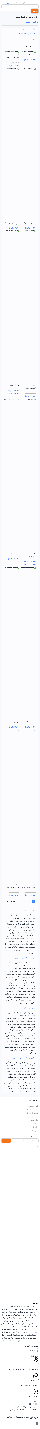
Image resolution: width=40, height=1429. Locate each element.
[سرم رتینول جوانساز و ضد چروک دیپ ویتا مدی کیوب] (11, 475)
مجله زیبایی (34, 1120)
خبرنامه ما (34, 1136)
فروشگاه (35, 1123)
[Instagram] (36, 1303)
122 (10, 901)
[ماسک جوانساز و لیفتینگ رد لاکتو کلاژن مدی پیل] (28, 806)
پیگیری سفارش (33, 1106)
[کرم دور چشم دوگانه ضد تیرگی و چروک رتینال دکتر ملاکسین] (28, 145)
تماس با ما (35, 1130)
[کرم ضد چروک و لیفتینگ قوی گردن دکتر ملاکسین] (11, 145)
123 (7, 901)
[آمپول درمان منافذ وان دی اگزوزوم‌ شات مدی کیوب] (28, 475)
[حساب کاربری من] (4, 3)
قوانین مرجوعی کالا (32, 1109)
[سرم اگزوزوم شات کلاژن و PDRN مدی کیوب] (11, 307)
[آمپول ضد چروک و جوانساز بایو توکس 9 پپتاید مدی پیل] (28, 307)
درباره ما (35, 1127)
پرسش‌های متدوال (32, 1116)
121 (14, 901)
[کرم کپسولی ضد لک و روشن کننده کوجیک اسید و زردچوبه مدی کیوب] (28, 52)
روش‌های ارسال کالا (32, 1113)
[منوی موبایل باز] (37, 3)
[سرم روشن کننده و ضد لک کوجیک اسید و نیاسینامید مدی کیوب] (28, 644)
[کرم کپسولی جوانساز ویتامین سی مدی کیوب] (11, 52)
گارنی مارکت (33, 17)
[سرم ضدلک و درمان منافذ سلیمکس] (11, 806)
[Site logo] (20, 3)
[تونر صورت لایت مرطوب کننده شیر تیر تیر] (11, 644)
